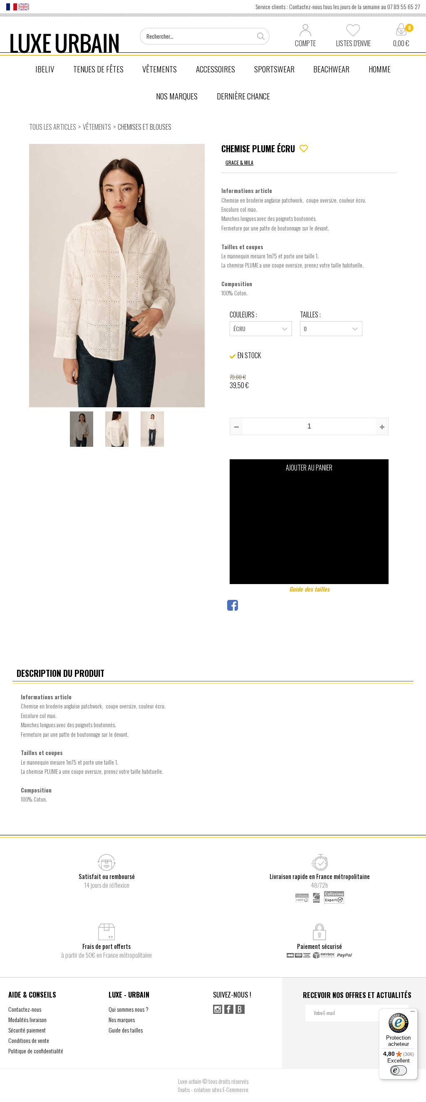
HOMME (380, 68)
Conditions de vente (28, 1040)
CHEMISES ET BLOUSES (144, 127)
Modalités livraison (27, 1019)
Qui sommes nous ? (129, 1009)
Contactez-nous (24, 1009)
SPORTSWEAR (274, 68)
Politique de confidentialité (35, 1050)
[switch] (398, 1070)
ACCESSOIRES (215, 68)
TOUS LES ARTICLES (52, 127)
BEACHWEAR (331, 68)
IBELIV (44, 68)
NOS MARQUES (177, 96)
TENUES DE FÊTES (98, 68)
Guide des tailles (309, 588)
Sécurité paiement (27, 1029)
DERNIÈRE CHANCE (243, 96)
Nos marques (122, 1019)
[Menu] (413, 1013)
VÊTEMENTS (159, 68)
